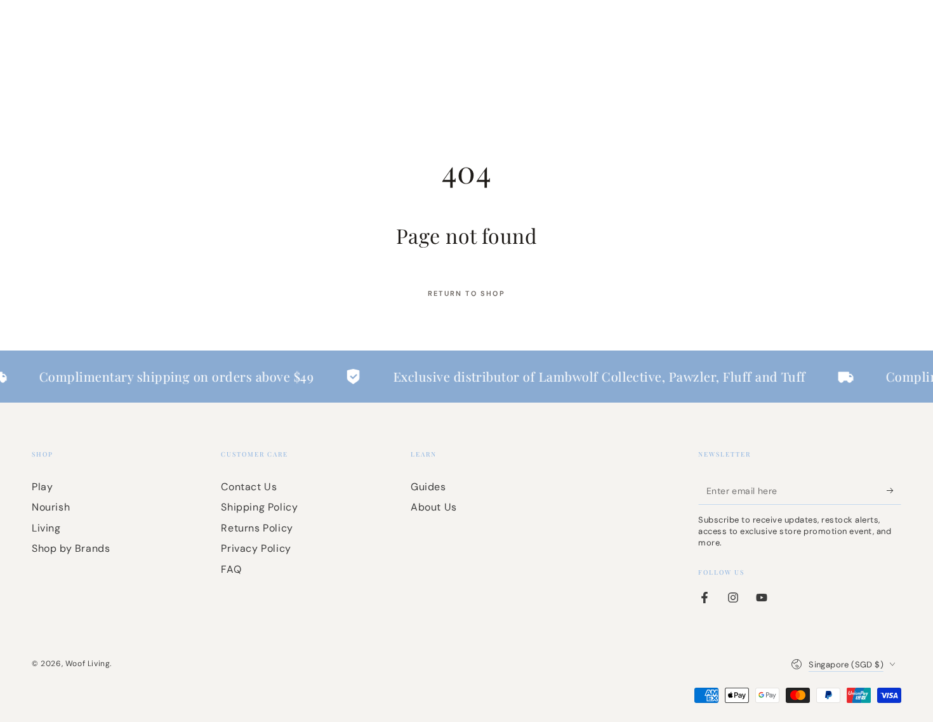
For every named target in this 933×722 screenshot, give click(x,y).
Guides (428, 486)
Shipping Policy (259, 507)
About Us (434, 507)
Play (42, 486)
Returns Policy (257, 528)
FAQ (231, 569)
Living (46, 528)
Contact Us (249, 486)
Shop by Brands (71, 548)
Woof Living (87, 663)
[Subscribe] (894, 490)
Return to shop (466, 293)
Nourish (51, 507)
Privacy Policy (256, 548)
